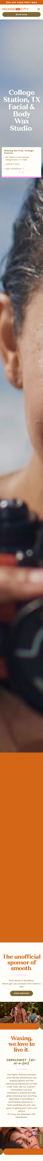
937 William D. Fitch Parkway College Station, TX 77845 (17, 158)
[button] (39, 9)
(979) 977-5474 (12, 164)
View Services (21, 993)
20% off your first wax (21, 2)
